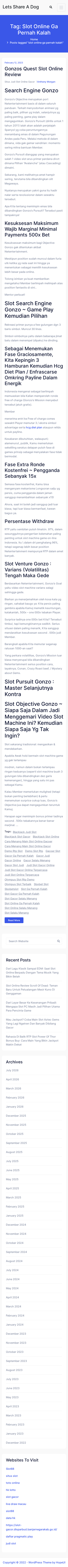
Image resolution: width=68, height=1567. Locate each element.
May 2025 (12, 1179)
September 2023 (16, 1361)
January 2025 (14, 1215)
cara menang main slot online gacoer (28, 841)
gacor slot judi (14, 865)
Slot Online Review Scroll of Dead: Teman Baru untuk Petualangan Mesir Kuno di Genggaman (32, 989)
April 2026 (12, 1079)
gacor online (13, 860)
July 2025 (12, 1161)
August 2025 (14, 1152)
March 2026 (13, 1088)
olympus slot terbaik (18, 884)
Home (34, 39)
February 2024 (15, 1315)
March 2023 (13, 1415)
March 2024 (13, 1306)
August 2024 (14, 1261)
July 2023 (12, 1379)
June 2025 (12, 1170)
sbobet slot (41, 884)
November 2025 (16, 1124)
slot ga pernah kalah (34, 889)
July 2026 (12, 1070)
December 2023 (16, 1333)
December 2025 (16, 1115)
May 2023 (12, 1397)
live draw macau (16, 1504)
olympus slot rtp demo (19, 879)
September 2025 (16, 1143)
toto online (13, 1482)
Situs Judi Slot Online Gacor (20, 81)
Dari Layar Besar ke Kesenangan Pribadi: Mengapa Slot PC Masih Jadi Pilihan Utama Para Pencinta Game (33, 1006)
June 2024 (12, 1279)
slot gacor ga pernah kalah (22, 893)
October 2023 (14, 1351)
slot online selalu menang (21, 908)
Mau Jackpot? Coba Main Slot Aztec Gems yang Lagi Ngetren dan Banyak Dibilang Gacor (32, 1023)
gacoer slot (53, 851)
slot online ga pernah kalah (22, 903)
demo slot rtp (34, 851)
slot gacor (12, 1496)
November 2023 (16, 1342)
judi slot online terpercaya (22, 874)
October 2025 (14, 1133)
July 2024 (12, 1270)
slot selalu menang (17, 912)
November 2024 (16, 1233)
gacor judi (43, 855)
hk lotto (11, 1490)
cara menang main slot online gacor (28, 846)
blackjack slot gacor (17, 836)
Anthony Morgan (46, 81)
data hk (10, 1518)
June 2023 (12, 1388)
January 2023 (14, 1433)
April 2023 (12, 1406)
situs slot (12, 1475)
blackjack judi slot (24, 832)
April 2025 (12, 1188)
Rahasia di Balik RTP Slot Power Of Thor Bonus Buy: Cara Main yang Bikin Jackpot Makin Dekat (32, 1040)
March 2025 (13, 1197)
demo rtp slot (14, 851)
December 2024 (16, 1224)
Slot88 (10, 1468)
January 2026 (14, 1106)
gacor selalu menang (36, 860)
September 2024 (16, 1252)
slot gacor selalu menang (21, 898)
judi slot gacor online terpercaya (26, 870)
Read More (14, 920)
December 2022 (16, 1442)
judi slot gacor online (40, 865)
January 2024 (14, 1324)
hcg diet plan (34, 427)
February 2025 (15, 1206)
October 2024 (14, 1242)
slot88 (10, 1511)
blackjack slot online (46, 836)
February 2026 (15, 1097)
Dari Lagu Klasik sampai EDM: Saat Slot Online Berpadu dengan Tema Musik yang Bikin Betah (32, 972)
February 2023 (15, 1424)
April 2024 (12, 1297)
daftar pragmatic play (19, 1536)
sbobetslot (11, 889)
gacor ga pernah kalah (19, 855)
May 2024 (12, 1288)
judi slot (11, 1543)
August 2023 (14, 1370)
